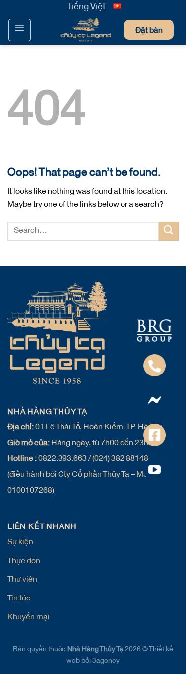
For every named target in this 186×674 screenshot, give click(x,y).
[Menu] (19, 30)
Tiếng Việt (86, 7)
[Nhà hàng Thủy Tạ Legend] (66, 30)
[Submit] (169, 231)
